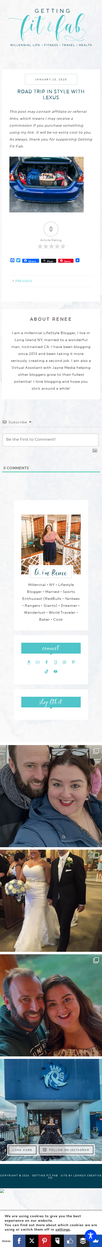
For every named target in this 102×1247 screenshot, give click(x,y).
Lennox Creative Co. (75, 1176)
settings (62, 1229)
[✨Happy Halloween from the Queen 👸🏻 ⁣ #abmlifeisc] (51, 1110)
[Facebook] (19, 1241)
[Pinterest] (44, 1241)
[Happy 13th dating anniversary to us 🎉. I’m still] (51, 796)
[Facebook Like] (70, 1241)
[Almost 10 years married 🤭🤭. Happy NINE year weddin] (51, 901)
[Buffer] (82, 1241)
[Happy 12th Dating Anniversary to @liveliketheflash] (51, 1005)
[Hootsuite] (57, 1241)
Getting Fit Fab (51, 26)
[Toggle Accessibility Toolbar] (90, 1235)
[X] (32, 1241)
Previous (23, 281)
